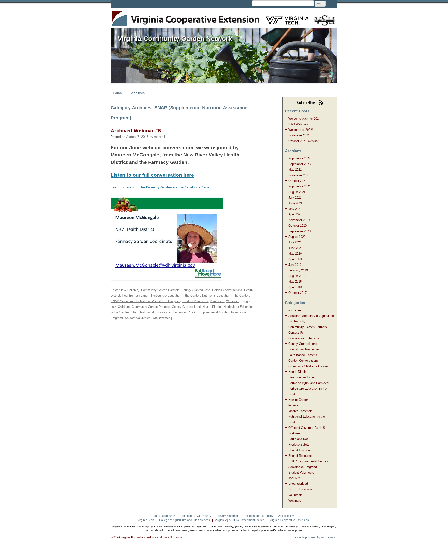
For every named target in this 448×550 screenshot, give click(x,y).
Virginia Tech (145, 520)
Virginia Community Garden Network (175, 38)
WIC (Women (161, 318)
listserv (293, 405)
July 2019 (294, 264)
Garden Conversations (227, 290)
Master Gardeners (300, 411)
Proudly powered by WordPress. (315, 537)
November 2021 (299, 135)
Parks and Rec (298, 439)
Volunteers (217, 301)
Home (117, 93)
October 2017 (297, 292)
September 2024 (299, 158)
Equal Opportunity (164, 516)
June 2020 (295, 248)
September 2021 (299, 186)
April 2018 (295, 287)
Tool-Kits (294, 478)
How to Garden (298, 399)
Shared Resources (300, 455)
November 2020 (299, 220)
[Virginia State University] (323, 17)
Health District (212, 306)
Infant (134, 312)
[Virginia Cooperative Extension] (119, 15)
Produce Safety (298, 444)
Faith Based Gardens (302, 355)
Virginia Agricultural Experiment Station (239, 520)
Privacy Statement (228, 516)
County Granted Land (196, 290)
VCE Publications (300, 489)
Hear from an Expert (135, 295)
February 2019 (298, 270)
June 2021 (295, 203)
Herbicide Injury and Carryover (308, 383)
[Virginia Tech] (284, 17)
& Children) (131, 290)
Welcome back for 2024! (304, 118)
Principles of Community (196, 516)
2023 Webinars (298, 124)
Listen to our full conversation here (152, 175)
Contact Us (296, 332)
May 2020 (295, 253)
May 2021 (295, 209)
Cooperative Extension (303, 338)
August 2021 (296, 192)
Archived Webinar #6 (136, 131)
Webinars (138, 93)
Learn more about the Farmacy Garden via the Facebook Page (160, 187)
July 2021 (294, 197)
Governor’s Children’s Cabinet (308, 366)
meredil (159, 136)
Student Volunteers (195, 301)
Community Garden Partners (160, 290)
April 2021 (295, 214)
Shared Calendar (299, 450)
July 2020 (294, 242)
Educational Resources (304, 349)
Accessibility (286, 516)
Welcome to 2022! (300, 129)
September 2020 (299, 231)
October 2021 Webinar (303, 141)
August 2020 (296, 237)
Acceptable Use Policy (259, 516)
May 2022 (295, 169)
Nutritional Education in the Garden (225, 295)
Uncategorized (298, 483)
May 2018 (295, 281)
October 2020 (297, 225)
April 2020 (295, 259)
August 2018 (296, 276)
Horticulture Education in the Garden (175, 295)
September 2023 (299, 164)
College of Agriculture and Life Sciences (184, 520)
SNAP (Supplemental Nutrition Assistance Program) (146, 301)
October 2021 (297, 181)
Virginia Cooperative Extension (289, 520)
